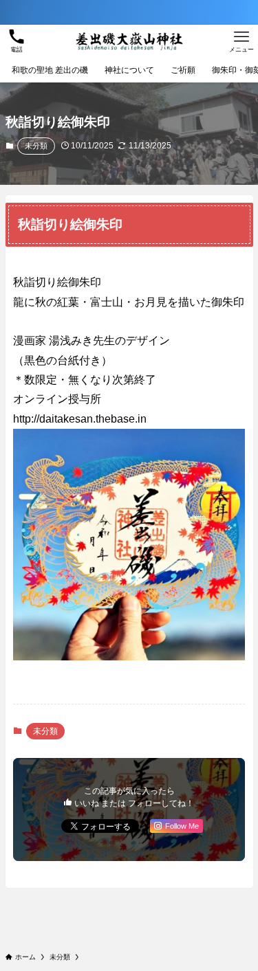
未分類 (36, 146)
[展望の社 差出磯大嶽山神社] (129, 41)
